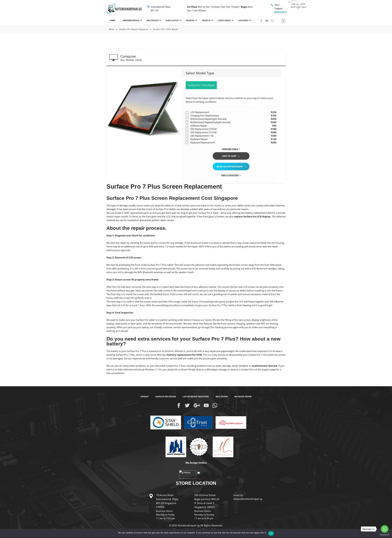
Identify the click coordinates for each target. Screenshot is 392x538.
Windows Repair (131, 20)
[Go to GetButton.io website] (385, 535)
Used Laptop (172, 20)
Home (112, 20)
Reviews (190, 20)
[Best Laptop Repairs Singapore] (229, 420)
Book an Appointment (230, 166)
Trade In (206, 20)
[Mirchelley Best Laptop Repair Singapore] (221, 446)
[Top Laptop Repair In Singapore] (174, 446)
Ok (271, 533)
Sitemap (144, 397)
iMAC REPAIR (222, 397)
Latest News (224, 20)
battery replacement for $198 (184, 354)
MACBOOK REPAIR (243, 397)
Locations (243, 20)
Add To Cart (229, 156)
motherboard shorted (264, 365)
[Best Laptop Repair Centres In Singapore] (198, 446)
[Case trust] (197, 422)
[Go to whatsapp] (384, 529)
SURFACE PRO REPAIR (165, 397)
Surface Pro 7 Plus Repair (201, 85)
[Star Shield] (165, 422)
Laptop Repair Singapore (196, 397)
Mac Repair (152, 20)
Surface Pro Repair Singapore (133, 29)
